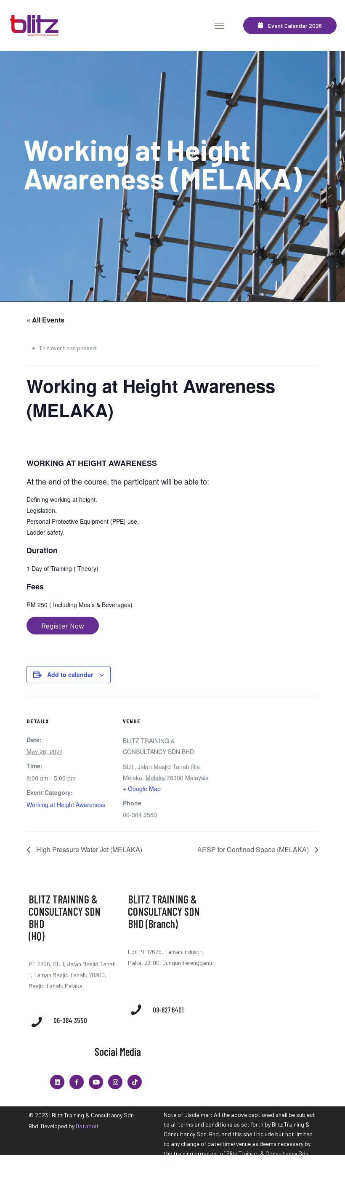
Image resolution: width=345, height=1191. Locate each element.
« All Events (45, 320)
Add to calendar (70, 674)
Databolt (87, 1126)
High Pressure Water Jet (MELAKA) (88, 849)
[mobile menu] (219, 25)
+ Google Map (142, 788)
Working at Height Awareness (66, 804)
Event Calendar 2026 (292, 25)
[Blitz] (34, 25)
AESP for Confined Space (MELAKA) (253, 849)
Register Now (62, 625)
